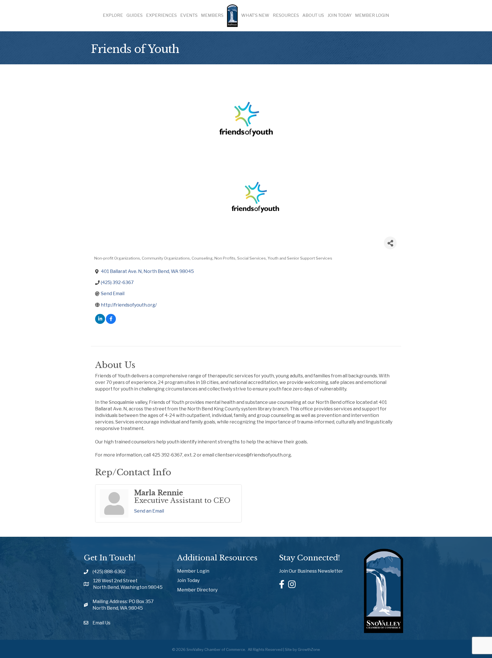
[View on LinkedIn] (100, 322)
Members (212, 15)
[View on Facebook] (111, 322)
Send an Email (149, 511)
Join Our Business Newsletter (311, 571)
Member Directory (197, 590)
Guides (134, 15)
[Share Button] (390, 243)
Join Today (339, 15)
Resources (286, 15)
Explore (113, 15)
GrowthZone (309, 649)
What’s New (255, 15)
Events (189, 15)
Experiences (161, 15)
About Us (313, 15)
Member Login (372, 15)
